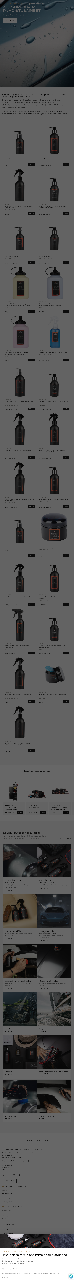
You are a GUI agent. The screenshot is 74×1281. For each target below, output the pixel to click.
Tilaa (68, 1269)
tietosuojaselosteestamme (52, 1273)
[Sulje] (71, 1237)
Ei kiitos (5, 1277)
